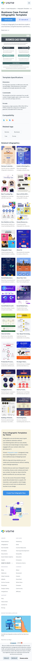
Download (19, 579)
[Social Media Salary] (8, 267)
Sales (17, 544)
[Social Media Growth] (8, 295)
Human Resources (21, 547)
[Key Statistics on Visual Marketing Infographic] (8, 211)
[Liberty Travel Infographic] (24, 379)
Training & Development (22, 550)
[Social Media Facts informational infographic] (24, 295)
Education (19, 557)
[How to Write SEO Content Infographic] (24, 183)
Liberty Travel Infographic (21, 390)
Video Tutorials (5, 576)
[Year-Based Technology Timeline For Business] (24, 323)
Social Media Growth (7, 306)
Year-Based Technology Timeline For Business (23, 334)
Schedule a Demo (21, 563)
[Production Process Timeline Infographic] (8, 351)
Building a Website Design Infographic (6, 418)
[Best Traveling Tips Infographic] (8, 183)
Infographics (4, 544)
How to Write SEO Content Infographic (22, 194)
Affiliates (18, 591)
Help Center (4, 601)
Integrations (4, 591)
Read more (4, 30)
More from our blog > (6, 639)
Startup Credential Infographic (6, 166)
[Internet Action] (8, 323)
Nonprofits (19, 553)
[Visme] (7, 3)
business (7, 132)
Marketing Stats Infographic (21, 418)
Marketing (19, 541)
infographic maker (12, 452)
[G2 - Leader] (19, 643)
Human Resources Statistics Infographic (23, 222)
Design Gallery (5, 588)
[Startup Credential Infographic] (8, 155)
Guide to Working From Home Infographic (23, 166)
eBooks (3, 579)
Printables (4, 550)
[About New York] (24, 267)
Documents (4, 553)
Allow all (6, 658)
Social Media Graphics (7, 557)
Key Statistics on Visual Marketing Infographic (8, 222)
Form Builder (4, 547)
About (17, 570)
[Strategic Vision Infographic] (24, 351)
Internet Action (5, 334)
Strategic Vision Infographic (21, 362)
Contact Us (4, 604)
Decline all (14, 658)
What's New (19, 582)
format (14, 136)
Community (19, 588)
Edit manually (8, 19)
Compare (18, 585)
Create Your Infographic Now (16, 493)
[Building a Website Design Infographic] (8, 406)
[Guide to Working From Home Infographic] (24, 155)
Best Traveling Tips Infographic (6, 194)
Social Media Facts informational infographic (22, 306)
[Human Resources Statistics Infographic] (24, 211)
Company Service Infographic (6, 390)
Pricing (3, 607)
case (6, 136)
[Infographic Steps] (8, 239)
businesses (17, 132)
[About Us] (24, 239)
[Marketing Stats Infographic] (24, 406)
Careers (18, 576)
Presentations (5, 541)
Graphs (3, 560)
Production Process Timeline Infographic (7, 362)
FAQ (2, 598)
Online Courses (5, 582)
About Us (19, 250)
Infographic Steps (6, 250)
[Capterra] (13, 643)
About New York (21, 278)
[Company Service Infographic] (8, 379)
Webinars (3, 573)
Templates (4, 585)
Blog (2, 570)
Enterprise (19, 560)
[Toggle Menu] (29, 3)
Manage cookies (24, 658)
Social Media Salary (7, 278)
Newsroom (19, 573)
